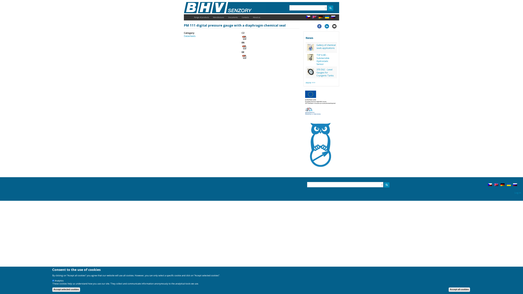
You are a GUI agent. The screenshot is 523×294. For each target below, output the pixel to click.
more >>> (310, 82)
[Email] (334, 26)
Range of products (201, 17)
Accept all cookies (459, 289)
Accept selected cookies (66, 289)
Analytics (59, 280)
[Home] (225, 7)
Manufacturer (218, 17)
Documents (233, 17)
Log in (518, 192)
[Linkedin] (327, 26)
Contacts (245, 17)
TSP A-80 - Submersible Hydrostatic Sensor (323, 59)
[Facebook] (319, 26)
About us (256, 17)
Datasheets (190, 36)
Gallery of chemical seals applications (326, 47)
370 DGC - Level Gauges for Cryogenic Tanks (325, 72)
